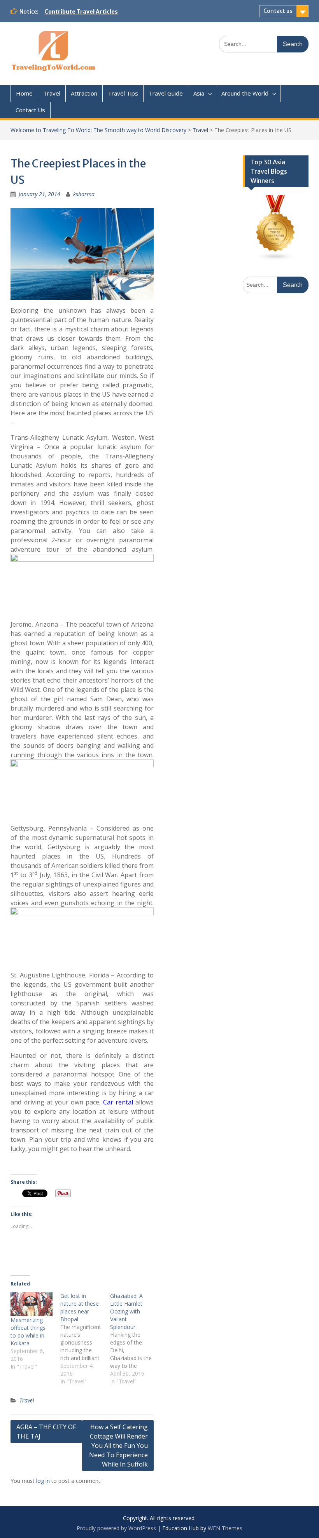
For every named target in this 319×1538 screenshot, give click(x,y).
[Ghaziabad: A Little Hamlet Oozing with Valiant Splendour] (135, 1338)
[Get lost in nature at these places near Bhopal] (85, 1338)
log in (43, 1480)
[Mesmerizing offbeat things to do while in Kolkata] (32, 1304)
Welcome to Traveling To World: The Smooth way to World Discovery (98, 130)
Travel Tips (123, 93)
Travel (51, 93)
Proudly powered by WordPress (116, 1528)
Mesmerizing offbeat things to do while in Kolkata (28, 1331)
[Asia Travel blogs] (275, 258)
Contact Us (30, 110)
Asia (198, 93)
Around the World (244, 93)
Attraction (84, 93)
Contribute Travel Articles (81, 11)
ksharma (84, 194)
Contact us (277, 10)
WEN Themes (225, 1528)
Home (24, 93)
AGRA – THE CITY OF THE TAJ (46, 1431)
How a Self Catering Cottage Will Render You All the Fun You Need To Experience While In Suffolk (118, 1445)
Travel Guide (166, 93)
